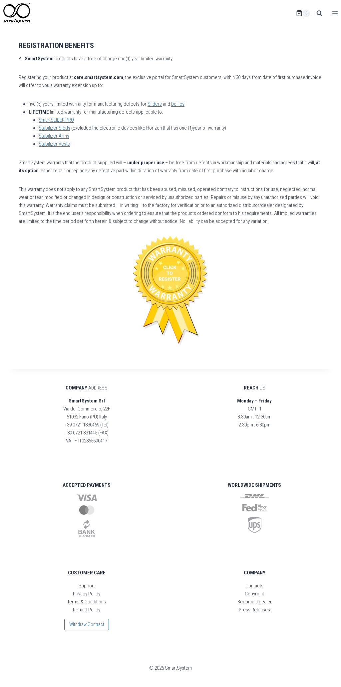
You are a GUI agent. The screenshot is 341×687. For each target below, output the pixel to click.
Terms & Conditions (86, 602)
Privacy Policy (86, 594)
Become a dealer (254, 602)
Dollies (177, 104)
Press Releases (254, 610)
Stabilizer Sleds (54, 128)
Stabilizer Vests (54, 144)
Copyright (254, 594)
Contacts (254, 586)
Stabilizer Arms (54, 136)
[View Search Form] (319, 13)
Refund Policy (86, 610)
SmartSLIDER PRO (56, 120)
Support (87, 586)
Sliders (155, 104)
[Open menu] (335, 13)
